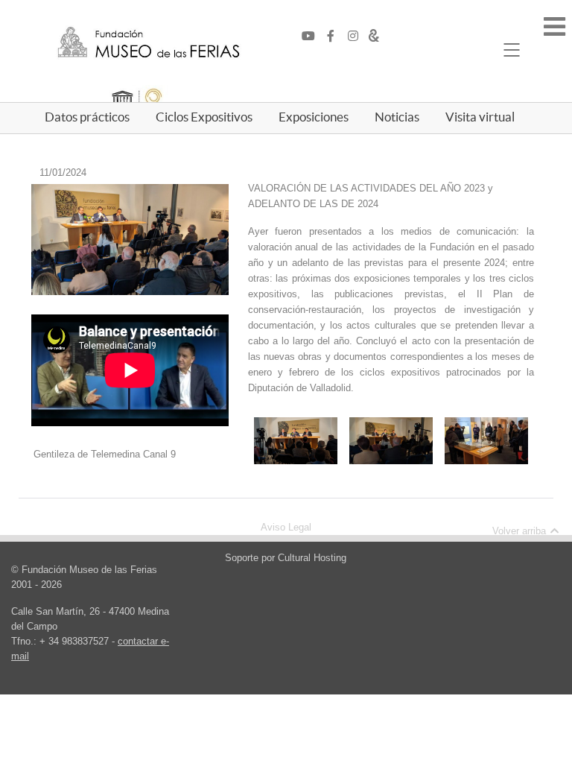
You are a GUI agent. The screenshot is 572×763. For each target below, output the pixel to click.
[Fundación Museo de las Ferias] (148, 42)
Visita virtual (480, 117)
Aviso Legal (286, 527)
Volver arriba (520, 530)
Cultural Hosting (312, 557)
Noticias (397, 117)
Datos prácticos (87, 117)
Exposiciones (314, 117)
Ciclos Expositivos (204, 117)
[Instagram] (357, 36)
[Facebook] (334, 36)
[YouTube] (312, 36)
